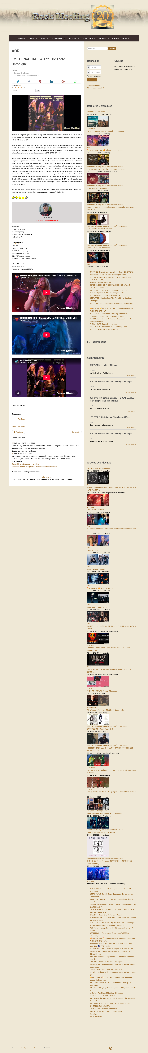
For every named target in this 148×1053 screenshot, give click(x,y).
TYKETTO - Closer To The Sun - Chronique (106, 962)
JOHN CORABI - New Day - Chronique (104, 329)
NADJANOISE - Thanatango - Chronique (105, 295)
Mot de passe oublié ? (95, 88)
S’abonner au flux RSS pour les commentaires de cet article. (34, 467)
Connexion (92, 80)
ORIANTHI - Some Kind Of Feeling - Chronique (107, 915)
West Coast (91, 707)
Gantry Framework (28, 1048)
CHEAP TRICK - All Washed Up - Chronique (106, 970)
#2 (13, 443)
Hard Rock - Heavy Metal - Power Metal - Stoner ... (106, 167)
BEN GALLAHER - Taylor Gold (101, 282)
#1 (13, 454)
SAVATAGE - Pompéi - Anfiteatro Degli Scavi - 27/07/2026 (112, 272)
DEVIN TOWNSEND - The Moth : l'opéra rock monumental (111, 949)
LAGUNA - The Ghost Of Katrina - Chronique (106, 993)
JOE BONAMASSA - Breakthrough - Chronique (107, 925)
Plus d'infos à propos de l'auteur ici (47, 220)
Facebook (21, 419)
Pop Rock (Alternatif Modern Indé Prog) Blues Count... (107, 226)
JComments (46, 477)
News (89, 485)
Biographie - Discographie (97, 811)
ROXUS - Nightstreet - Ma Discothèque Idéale (107, 293)
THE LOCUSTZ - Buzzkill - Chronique (103, 324)
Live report (91, 507)
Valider (112, 48)
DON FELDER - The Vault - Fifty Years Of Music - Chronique (112, 923)
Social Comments (18, 427)
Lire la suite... (131, 376)
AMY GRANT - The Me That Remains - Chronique (108, 290)
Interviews (91, 129)
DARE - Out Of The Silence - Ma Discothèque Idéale (109, 327)
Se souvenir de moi (96, 76)
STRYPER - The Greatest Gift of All (103, 996)
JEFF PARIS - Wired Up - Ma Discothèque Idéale (108, 275)
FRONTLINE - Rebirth (98, 1016)
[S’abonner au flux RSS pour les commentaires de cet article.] (25, 438)
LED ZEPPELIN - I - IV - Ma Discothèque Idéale (107, 316)
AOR (88, 148)
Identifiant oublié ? (94, 85)
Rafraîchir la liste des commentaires (25, 464)
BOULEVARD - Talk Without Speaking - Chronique (108, 314)
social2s (19, 85)
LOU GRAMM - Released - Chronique (103, 1009)
